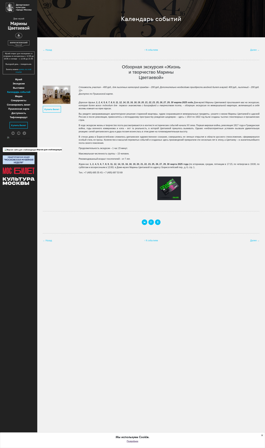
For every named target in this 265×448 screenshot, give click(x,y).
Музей (18, 79)
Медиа (18, 96)
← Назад (47, 50)
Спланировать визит (18, 104)
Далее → (254, 50)
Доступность (18, 113)
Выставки (18, 88)
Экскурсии (19, 83)
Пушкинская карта (18, 109)
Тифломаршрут (18, 117)
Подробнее (132, 441)
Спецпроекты (18, 100)
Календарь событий (18, 92)
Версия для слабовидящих (49, 150)
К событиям (152, 50)
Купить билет (18, 125)
